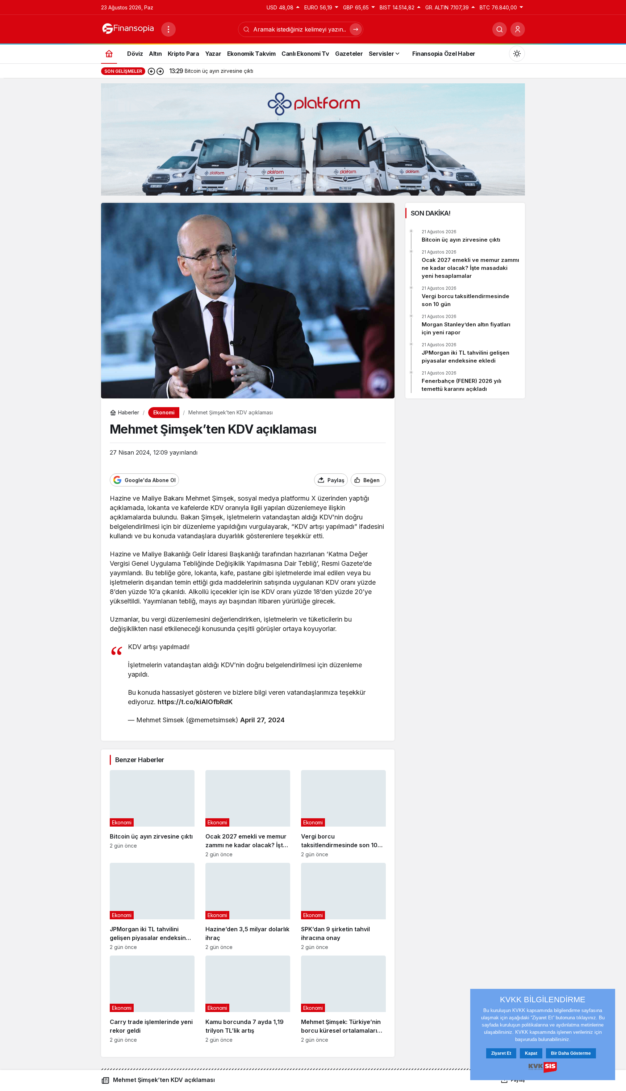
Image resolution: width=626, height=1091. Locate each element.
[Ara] (499, 29)
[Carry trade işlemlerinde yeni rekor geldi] (152, 999)
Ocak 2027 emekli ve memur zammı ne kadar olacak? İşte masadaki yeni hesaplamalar (470, 267)
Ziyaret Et (501, 1053)
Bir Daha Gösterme (571, 1053)
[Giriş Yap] (517, 29)
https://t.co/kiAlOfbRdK (195, 702)
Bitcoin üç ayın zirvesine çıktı (461, 239)
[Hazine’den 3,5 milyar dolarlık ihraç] (247, 906)
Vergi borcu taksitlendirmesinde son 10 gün (465, 300)
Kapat (531, 1053)
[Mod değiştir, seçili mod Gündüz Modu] (517, 54)
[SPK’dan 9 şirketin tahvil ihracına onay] (343, 906)
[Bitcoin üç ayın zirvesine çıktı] (152, 813)
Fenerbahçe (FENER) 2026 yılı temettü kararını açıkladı (461, 384)
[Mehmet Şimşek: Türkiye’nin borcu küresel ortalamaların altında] (343, 999)
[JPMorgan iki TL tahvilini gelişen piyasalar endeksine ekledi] (152, 906)
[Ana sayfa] (109, 53)
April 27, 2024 (262, 720)
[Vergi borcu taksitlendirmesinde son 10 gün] (343, 813)
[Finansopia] (128, 28)
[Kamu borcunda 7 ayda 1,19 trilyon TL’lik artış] (247, 999)
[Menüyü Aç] (168, 29)
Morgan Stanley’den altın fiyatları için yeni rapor (466, 328)
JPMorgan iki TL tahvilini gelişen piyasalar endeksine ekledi (465, 356)
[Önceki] (151, 71)
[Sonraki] (160, 71)
